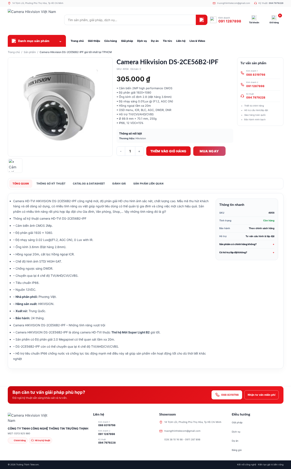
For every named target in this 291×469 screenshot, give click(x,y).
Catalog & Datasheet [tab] (89, 183)
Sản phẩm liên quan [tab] (148, 183)
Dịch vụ (236, 431)
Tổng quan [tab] (20, 183)
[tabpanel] (145, 281)
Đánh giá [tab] (119, 183)
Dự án (235, 440)
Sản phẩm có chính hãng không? (238, 244)
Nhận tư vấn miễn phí (261, 394)
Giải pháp (237, 422)
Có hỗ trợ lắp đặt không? (233, 252)
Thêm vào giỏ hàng (168, 151)
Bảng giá (236, 450)
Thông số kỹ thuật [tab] (50, 183)
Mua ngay (209, 151)
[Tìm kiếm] (201, 20)
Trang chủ (14, 52)
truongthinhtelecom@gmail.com (182, 430)
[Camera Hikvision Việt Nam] (35, 20)
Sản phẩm (30, 52)
